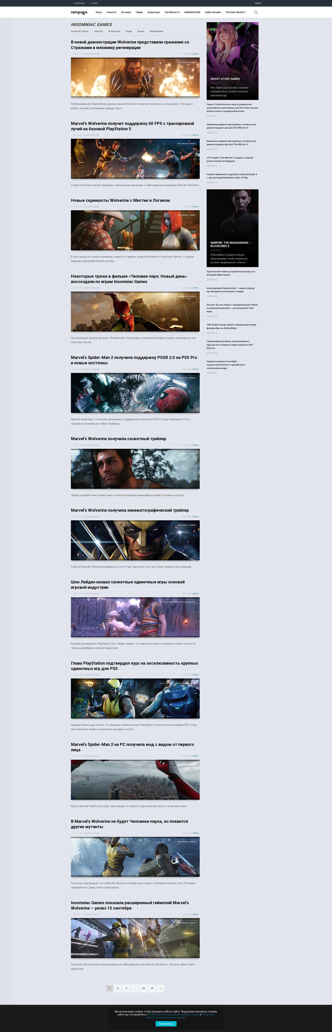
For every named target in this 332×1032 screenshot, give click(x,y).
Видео (141, 31)
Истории (126, 12)
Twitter (94, 3)
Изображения (156, 31)
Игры (99, 12)
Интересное (114, 31)
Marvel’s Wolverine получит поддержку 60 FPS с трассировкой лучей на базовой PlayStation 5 (135, 159)
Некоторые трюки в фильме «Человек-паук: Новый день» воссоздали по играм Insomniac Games (135, 312)
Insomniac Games (91, 24)
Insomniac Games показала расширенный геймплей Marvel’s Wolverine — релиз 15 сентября (135, 938)
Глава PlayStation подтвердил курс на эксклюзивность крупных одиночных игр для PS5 (135, 698)
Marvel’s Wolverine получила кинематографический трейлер (130, 510)
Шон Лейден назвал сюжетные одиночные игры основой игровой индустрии (135, 617)
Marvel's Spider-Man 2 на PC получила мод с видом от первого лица (135, 780)
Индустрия (154, 12)
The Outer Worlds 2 (235, 12)
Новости (111, 12)
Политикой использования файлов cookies (174, 1014)
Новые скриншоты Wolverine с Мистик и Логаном (120, 200)
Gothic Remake (213, 12)
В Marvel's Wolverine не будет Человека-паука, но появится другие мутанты (135, 857)
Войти (258, 3)
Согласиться (166, 1023)
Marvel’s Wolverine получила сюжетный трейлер (118, 438)
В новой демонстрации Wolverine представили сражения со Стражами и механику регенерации (135, 78)
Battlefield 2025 (192, 12)
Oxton (195, 54)
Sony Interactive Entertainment (178, 602)
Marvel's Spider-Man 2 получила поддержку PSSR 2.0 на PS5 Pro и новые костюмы (135, 393)
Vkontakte (80, 3)
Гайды (139, 12)
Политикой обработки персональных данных (180, 1016)
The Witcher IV (172, 12)
